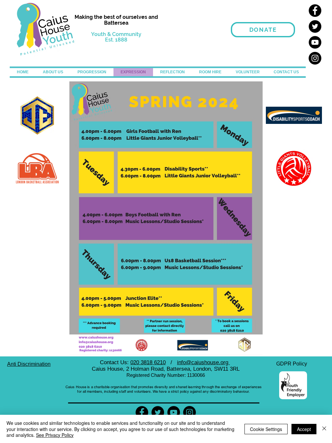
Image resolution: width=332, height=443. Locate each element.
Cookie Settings (266, 429)
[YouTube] (315, 42)
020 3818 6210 (148, 362)
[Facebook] (315, 10)
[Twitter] (315, 26)
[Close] (324, 429)
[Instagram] (315, 58)
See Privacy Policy (55, 435)
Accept (304, 429)
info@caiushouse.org (203, 362)
